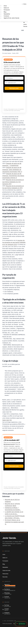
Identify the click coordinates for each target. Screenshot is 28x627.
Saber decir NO (7, 420)
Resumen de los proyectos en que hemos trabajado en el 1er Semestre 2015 (13, 182)
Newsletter (5, 567)
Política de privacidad (7, 623)
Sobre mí (5, 557)
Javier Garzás (7, 53)
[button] (23, 30)
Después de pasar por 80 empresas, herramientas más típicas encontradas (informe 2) (13, 175)
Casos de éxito (6, 570)
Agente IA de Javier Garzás (11, 18)
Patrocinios (5, 573)
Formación (7, 10)
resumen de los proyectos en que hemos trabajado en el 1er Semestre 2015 (13, 242)
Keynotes (5, 577)
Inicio (24, 4)
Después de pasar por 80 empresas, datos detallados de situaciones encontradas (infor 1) (12, 169)
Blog (4, 564)
